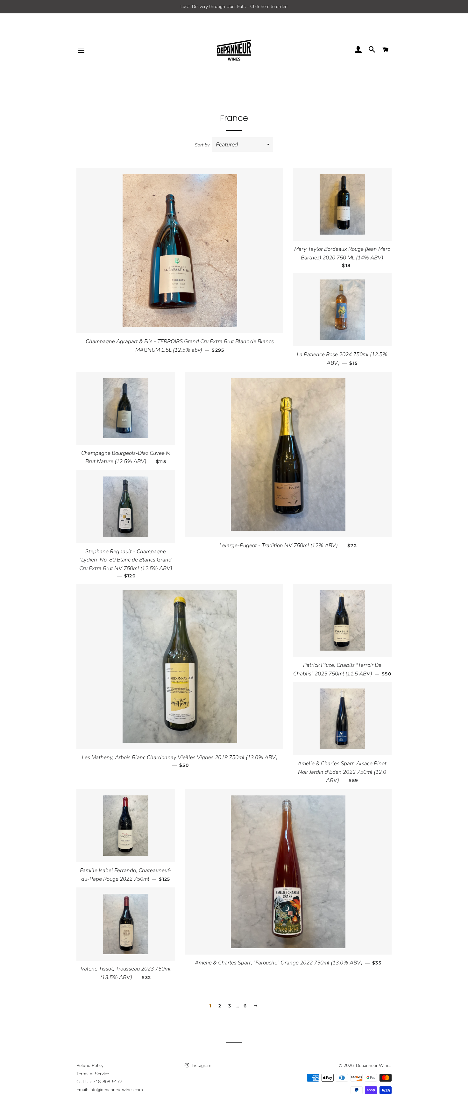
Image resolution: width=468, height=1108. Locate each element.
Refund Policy (89, 1065)
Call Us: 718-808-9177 (99, 1082)
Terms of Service (92, 1074)
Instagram (200, 1065)
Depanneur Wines (374, 1065)
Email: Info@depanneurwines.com (109, 1090)
